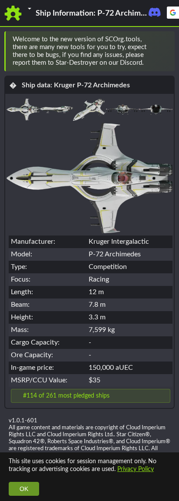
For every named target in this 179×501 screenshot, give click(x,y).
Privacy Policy (135, 469)
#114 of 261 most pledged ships (66, 395)
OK (24, 488)
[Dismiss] (164, 51)
